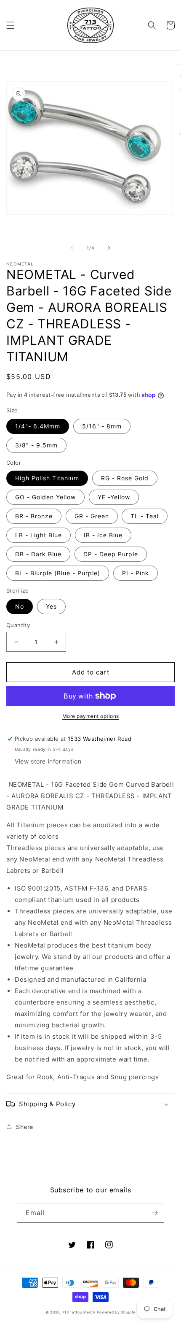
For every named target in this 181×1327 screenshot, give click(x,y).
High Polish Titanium (47, 478)
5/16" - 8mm (102, 426)
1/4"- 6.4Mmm (37, 426)
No (19, 606)
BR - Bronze (34, 516)
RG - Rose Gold (125, 478)
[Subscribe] (154, 1213)
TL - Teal (144, 516)
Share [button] (24, 1126)
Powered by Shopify (116, 1312)
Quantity (18, 625)
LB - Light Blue (38, 535)
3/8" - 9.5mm (36, 445)
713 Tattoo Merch (79, 1312)
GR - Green (92, 516)
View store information (48, 761)
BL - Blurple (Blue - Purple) (57, 573)
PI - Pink (135, 573)
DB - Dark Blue (38, 554)
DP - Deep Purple (110, 554)
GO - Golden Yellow (45, 497)
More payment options (90, 716)
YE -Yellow (114, 497)
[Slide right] (109, 247)
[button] (10, 25)
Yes (51, 606)
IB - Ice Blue (103, 535)
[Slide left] (72, 247)
